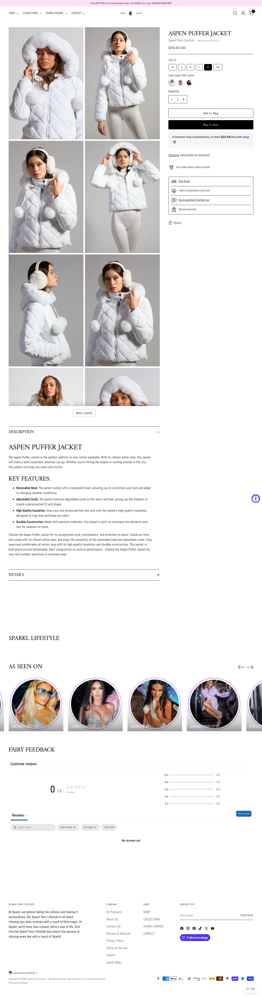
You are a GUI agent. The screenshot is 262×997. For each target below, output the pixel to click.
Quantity (173, 91)
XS (172, 66)
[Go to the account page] (243, 13)
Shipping (173, 155)
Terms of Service (117, 948)
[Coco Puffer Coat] (180, 82)
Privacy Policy (115, 941)
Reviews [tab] (19, 815)
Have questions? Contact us (194, 200)
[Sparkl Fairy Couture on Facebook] (182, 929)
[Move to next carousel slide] (250, 614)
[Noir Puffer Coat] (189, 82)
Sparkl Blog (113, 962)
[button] (192, 775)
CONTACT (148, 933)
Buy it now (211, 125)
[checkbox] (109, 827)
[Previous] (80, 3)
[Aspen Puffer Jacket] (171, 82)
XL (208, 66)
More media (84, 413)
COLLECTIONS (151, 919)
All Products (114, 912)
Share (177, 223)
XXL (218, 66)
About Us (112, 919)
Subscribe (246, 915)
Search (110, 955)
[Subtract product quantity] (172, 99)
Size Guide (184, 181)
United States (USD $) (24, 973)
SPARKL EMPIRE (153, 926)
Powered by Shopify (18, 982)
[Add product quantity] (183, 99)
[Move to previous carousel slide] (241, 614)
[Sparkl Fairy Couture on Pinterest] (194, 929)
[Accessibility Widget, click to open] (255, 498)
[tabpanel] (131, 853)
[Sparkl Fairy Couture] (131, 13)
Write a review (244, 813)
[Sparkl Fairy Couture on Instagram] (188, 929)
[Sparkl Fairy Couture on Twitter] (206, 929)
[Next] (182, 3)
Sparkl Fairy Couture (181, 40)
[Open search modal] (235, 13)
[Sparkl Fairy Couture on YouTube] (213, 929)
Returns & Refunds (118, 933)
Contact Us (113, 926)
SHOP (146, 912)
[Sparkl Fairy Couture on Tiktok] (200, 929)
